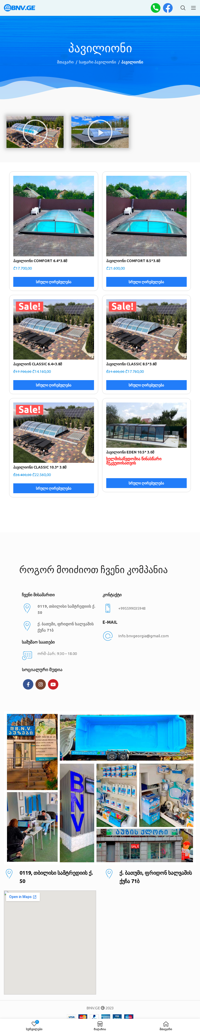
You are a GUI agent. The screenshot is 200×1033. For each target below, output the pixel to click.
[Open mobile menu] (193, 8)
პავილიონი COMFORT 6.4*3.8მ (40, 261)
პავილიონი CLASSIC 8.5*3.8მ (131, 364)
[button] (35, 132)
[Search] (183, 8)
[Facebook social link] (28, 684)
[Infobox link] (140, 608)
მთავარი (65, 62)
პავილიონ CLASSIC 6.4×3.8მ (37, 364)
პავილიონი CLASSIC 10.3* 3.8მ (39, 467)
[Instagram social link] (40, 684)
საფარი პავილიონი (98, 62)
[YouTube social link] (53, 684)
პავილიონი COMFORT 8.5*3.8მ (133, 261)
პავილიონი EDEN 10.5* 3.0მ (130, 452)
